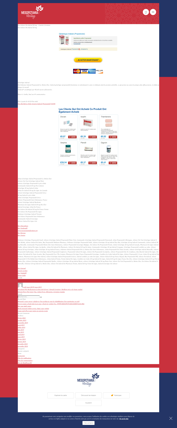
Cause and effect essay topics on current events (33, 311)
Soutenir (88, 403)
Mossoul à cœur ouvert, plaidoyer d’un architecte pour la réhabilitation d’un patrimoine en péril (48, 301)
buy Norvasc (22, 233)
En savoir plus (123, 419)
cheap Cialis (22, 275)
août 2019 (21, 325)
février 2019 (22, 339)
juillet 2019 (21, 327)
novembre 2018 (23, 346)
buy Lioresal (22, 268)
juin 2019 (21, 330)
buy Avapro (21, 235)
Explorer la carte (60, 395)
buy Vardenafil (22, 228)
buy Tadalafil (22, 273)
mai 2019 (21, 332)
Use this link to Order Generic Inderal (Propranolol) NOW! (36, 104)
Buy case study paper (24, 306)
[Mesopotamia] (32, 12)
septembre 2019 (23, 323)
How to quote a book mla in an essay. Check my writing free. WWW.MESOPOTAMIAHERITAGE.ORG (51, 304)
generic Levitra (22, 271)
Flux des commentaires (25, 360)
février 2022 (22, 318)
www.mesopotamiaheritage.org (28, 230)
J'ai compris (88, 423)
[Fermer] (171, 418)
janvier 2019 (22, 341)
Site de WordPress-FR (25, 363)
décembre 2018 (23, 344)
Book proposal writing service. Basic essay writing (33, 308)
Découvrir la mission (88, 395)
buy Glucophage (23, 226)
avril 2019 (21, 334)
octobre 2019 (22, 320)
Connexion (21, 356)
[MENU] (153, 12)
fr (146, 12)
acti (24, 287)
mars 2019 (21, 337)
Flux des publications (24, 358)
